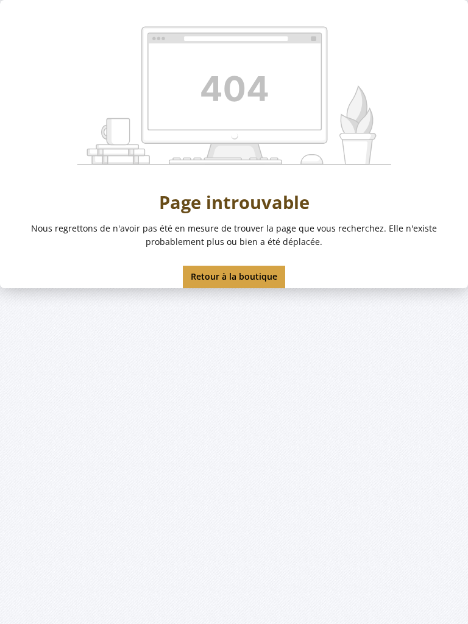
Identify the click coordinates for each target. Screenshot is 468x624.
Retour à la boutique (234, 276)
